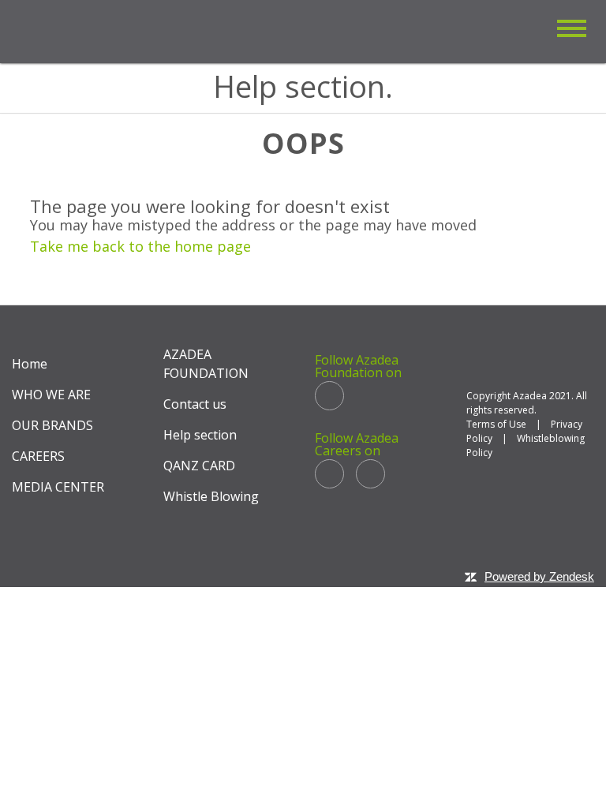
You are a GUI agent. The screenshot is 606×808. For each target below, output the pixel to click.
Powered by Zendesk (539, 576)
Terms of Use (496, 424)
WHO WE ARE (51, 394)
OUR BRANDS (52, 425)
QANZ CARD (199, 465)
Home (29, 363)
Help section (200, 434)
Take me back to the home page (140, 246)
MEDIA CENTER (58, 487)
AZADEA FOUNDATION (206, 364)
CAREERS (38, 456)
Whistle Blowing (211, 496)
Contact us (194, 404)
